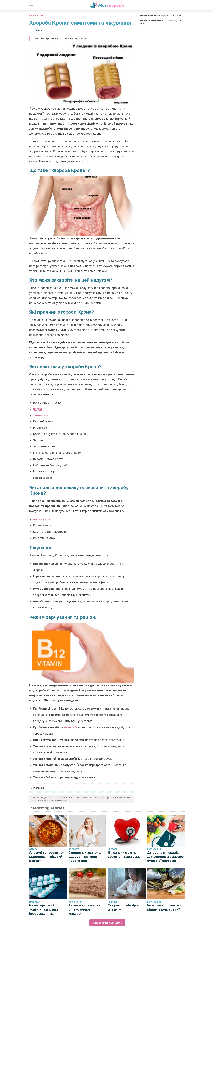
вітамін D (70, 727)
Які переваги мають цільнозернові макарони (84, 909)
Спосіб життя (36, 15)
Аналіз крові (41, 519)
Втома (37, 408)
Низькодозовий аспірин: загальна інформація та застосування (43, 909)
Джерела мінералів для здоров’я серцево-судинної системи (166, 857)
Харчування (154, 849)
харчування (59, 617)
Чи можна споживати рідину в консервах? (164, 907)
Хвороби (113, 849)
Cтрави (33, 849)
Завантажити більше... (107, 922)
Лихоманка (40, 415)
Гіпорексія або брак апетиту (124, 907)
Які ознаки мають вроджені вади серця (125, 855)
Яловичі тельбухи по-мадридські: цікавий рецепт (46, 857)
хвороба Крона (68, 170)
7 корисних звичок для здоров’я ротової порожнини (87, 857)
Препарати (35, 902)
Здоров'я (74, 849)
